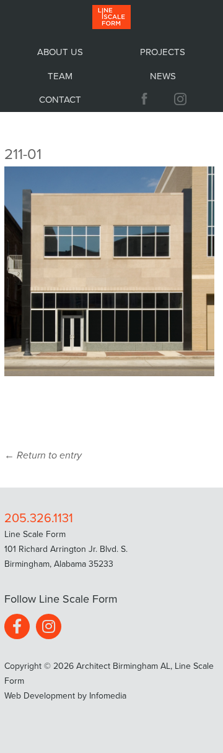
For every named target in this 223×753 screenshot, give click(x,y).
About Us (60, 52)
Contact (60, 99)
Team (60, 76)
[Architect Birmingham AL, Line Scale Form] (111, 17)
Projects (162, 52)
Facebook (17, 626)
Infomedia (107, 696)
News (163, 76)
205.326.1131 (38, 518)
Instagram (182, 99)
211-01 (23, 154)
